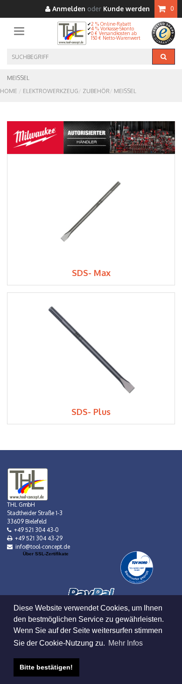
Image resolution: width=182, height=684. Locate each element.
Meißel (125, 91)
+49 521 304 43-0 (36, 529)
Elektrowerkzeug (50, 91)
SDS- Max (91, 273)
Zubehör (96, 91)
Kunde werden (126, 9)
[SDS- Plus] (91, 349)
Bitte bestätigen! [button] (46, 667)
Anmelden (67, 9)
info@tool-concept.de (42, 546)
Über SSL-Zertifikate (46, 553)
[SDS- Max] (91, 210)
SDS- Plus (91, 412)
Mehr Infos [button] (125, 643)
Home (8, 91)
